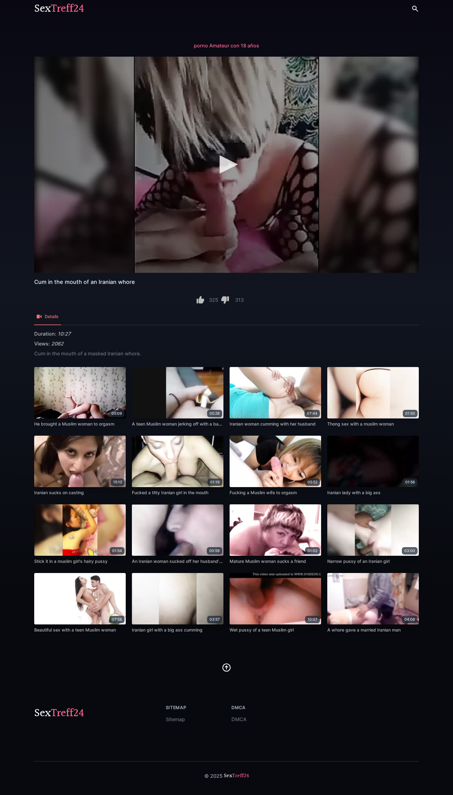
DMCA (239, 719)
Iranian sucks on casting (59, 492)
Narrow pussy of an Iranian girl (358, 561)
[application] (226, 165)
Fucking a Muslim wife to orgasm (263, 492)
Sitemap (175, 719)
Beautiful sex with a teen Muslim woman (75, 629)
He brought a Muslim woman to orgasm (74, 423)
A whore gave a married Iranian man (364, 629)
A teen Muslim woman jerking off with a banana (180, 423)
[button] (226, 164)
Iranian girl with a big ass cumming (167, 629)
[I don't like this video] (225, 300)
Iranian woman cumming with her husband (273, 423)
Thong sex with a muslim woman (360, 423)
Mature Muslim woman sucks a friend (268, 561)
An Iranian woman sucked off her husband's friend (183, 561)
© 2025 (213, 776)
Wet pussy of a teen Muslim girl (262, 629)
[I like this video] (200, 300)
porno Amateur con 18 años (226, 45)
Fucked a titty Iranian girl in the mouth (170, 492)
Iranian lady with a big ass (354, 492)
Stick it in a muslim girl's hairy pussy (71, 561)
